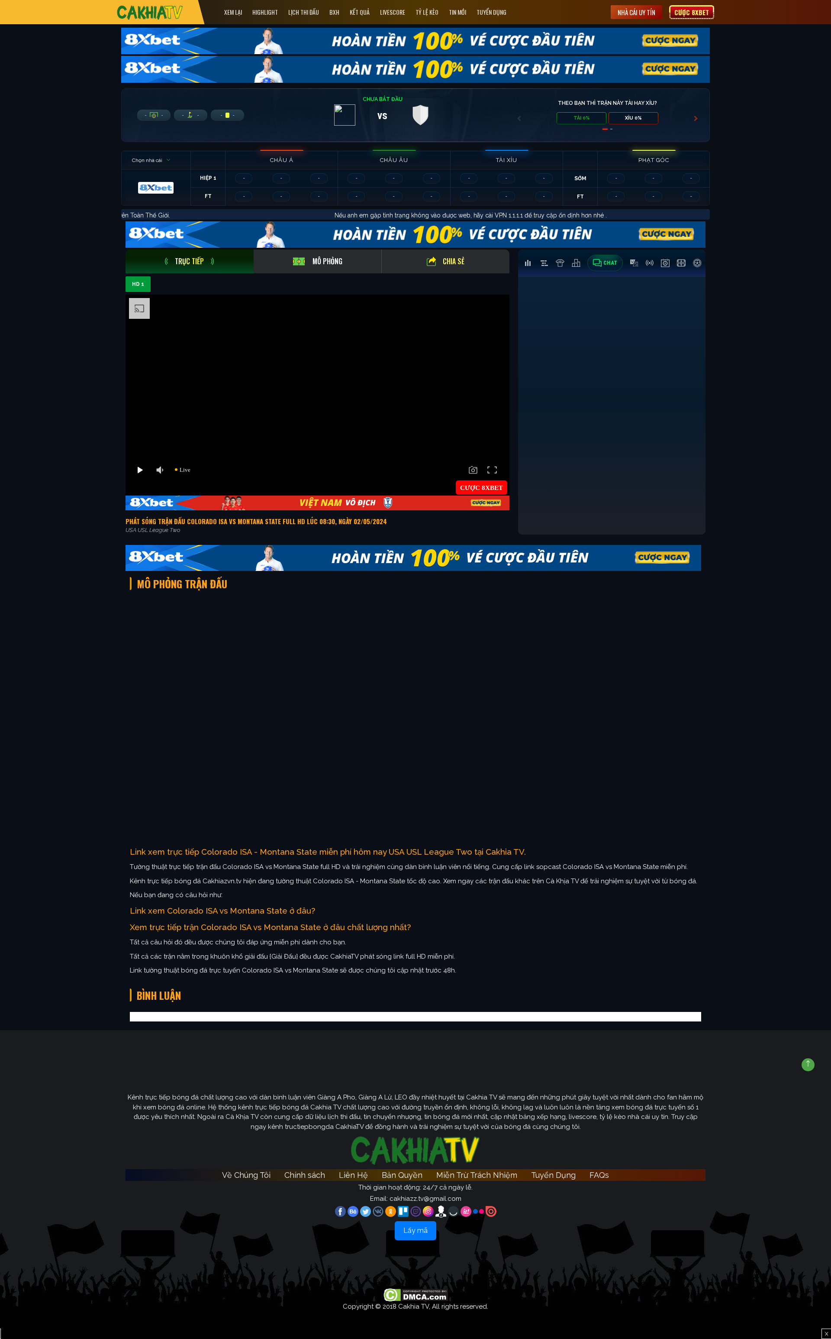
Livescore (392, 11)
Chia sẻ (453, 261)
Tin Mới (457, 11)
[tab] (190, 261)
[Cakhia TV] (150, 12)
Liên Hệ (353, 1175)
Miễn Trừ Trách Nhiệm (476, 1175)
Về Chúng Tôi (246, 1175)
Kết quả (360, 11)
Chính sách (304, 1175)
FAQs (599, 1175)
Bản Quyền (402, 1175)
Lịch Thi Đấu (303, 11)
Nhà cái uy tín (636, 12)
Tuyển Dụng (491, 11)
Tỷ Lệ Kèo (427, 11)
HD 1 (138, 284)
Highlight (265, 11)
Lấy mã (415, 1230)
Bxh (334, 11)
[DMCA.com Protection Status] (415, 1294)
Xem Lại (233, 11)
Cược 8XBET (691, 12)
